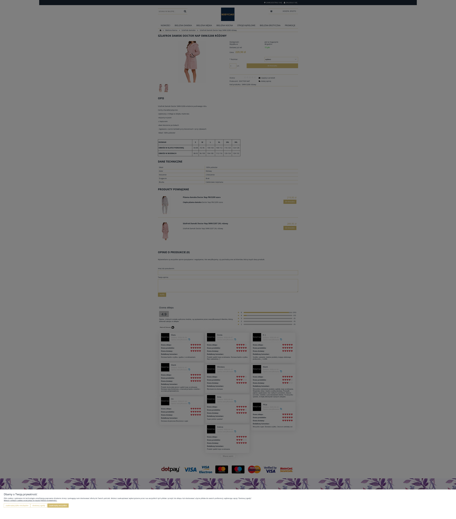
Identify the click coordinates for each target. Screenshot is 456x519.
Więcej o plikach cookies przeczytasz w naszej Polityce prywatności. (30, 500)
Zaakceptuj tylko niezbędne (17, 505)
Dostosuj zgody (38, 505)
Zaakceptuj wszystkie (58, 505)
